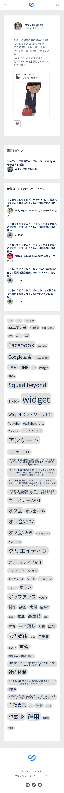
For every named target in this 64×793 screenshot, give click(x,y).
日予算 (43, 636)
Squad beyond (27, 385)
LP (34, 367)
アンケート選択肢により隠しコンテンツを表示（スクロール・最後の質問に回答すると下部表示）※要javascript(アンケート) (32, 483)
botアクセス (48, 327)
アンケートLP (19, 451)
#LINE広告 (29, 320)
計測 (39, 705)
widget (36, 399)
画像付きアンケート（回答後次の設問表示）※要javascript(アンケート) (32, 663)
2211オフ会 (17, 327)
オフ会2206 (35, 510)
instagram (42, 357)
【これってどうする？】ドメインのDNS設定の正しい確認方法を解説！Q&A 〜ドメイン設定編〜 (31, 272)
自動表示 (17, 705)
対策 (41, 626)
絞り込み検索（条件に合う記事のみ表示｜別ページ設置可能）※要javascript (32, 682)
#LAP (10, 320)
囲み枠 (44, 607)
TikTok (13, 401)
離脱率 (46, 718)
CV (27, 335)
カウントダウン (43, 533)
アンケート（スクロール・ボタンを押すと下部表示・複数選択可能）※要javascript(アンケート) (32, 492)
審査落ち (27, 626)
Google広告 (19, 357)
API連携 (34, 327)
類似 (10, 728)
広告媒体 (17, 635)
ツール (31, 579)
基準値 (34, 616)
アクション (13, 431)
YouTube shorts (33, 423)
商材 (33, 607)
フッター (12, 587)
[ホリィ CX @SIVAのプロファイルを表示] (18, 26)
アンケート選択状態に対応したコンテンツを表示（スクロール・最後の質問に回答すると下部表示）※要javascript (32, 462)
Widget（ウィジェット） (30, 414)
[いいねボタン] (17, 123)
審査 (12, 626)
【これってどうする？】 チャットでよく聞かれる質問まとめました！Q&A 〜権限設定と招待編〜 (32, 203)
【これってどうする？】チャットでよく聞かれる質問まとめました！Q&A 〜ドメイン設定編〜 (31, 293)
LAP (12, 367)
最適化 (12, 647)
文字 (33, 637)
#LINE (19, 320)
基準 (21, 616)
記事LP (16, 716)
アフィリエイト (32, 431)
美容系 (12, 689)
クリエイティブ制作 (25, 562)
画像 (24, 647)
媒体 (46, 617)
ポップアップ (22, 596)
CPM (10, 336)
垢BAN (11, 617)
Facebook (21, 345)
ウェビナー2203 (24, 500)
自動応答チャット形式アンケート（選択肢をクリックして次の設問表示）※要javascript (32, 696)
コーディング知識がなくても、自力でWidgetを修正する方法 (31, 163)
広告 (52, 626)
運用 (33, 716)
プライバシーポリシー (26, 776)
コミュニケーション (23, 570)
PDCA (11, 376)
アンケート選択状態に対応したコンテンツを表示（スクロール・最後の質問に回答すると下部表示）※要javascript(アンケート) (32, 472)
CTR (19, 335)
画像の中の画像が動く (21, 656)
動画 (22, 607)
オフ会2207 (21, 521)
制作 (12, 607)
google (42, 346)
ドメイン (45, 578)
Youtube (14, 423)
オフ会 (15, 510)
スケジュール (16, 579)
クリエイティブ (27, 550)
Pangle (43, 368)
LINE (24, 367)
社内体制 (17, 672)
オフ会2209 (20, 532)
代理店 (43, 597)
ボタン (26, 587)
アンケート (23, 440)
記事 (48, 706)
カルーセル (14, 542)
